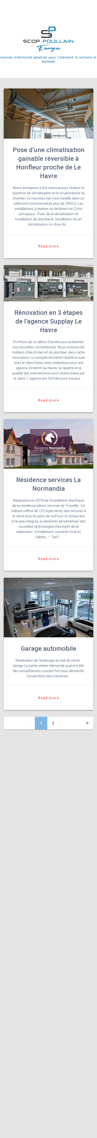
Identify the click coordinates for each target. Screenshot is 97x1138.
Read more (48, 246)
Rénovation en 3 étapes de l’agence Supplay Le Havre (48, 321)
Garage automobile (48, 648)
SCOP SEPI (30, 6)
